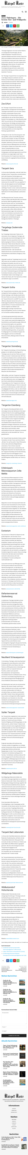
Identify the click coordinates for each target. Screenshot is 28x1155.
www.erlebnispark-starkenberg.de (14, 652)
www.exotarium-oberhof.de (13, 589)
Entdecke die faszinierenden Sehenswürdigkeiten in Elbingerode (10, 991)
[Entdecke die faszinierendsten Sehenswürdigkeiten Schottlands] (22, 1001)
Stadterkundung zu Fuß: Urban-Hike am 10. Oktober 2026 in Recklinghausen (10, 1138)
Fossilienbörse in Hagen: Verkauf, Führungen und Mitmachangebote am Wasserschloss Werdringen (10, 1146)
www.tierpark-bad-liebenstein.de (14, 882)
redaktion (6, 22)
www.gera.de (9, 222)
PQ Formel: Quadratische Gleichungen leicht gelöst (10, 1054)
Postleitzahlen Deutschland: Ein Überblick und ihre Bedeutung (8, 1082)
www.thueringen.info (11, 400)
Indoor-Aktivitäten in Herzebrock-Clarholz (14, 951)
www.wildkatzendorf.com (12, 938)
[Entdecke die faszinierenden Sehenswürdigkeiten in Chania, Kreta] (22, 982)
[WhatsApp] (18, 25)
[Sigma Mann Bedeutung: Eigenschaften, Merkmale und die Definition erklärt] (22, 1074)
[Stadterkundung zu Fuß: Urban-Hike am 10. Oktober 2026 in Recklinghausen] (24, 1138)
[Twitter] (11, 25)
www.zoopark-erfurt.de (12, 164)
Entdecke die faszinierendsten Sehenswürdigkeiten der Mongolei (21, 969)
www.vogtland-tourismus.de (13, 827)
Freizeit (3, 15)
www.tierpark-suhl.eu (11, 768)
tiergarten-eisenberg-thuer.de (14, 463)
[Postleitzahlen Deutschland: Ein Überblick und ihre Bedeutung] (22, 1082)
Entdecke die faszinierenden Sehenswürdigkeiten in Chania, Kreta (10, 982)
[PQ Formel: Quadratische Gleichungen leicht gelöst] (22, 1056)
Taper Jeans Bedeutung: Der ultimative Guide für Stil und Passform (10, 1047)
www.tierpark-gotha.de (12, 341)
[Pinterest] (14, 25)
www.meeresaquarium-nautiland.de (15, 707)
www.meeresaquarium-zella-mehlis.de (16, 526)
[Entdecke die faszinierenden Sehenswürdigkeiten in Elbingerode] (22, 992)
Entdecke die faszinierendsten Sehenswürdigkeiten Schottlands (9, 1000)
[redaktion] (2, 22)
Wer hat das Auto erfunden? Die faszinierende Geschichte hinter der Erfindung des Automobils (10, 1064)
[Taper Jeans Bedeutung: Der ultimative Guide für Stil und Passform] (22, 1047)
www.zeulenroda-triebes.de (13, 282)
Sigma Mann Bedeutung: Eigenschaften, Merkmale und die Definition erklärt (10, 1073)
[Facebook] (7, 25)
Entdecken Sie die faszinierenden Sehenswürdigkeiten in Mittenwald (6, 969)
